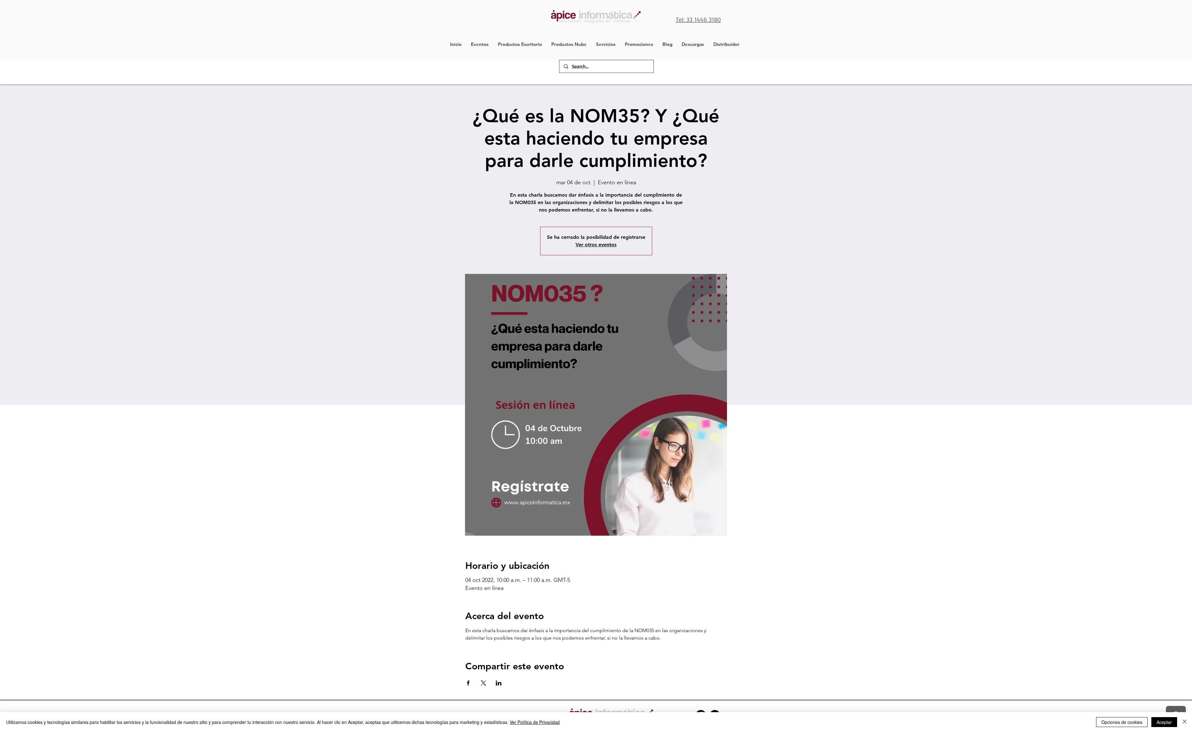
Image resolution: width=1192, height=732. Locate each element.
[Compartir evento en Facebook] (468, 683)
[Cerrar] (1184, 722)
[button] (520, 44)
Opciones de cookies (1121, 722)
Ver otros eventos (596, 245)
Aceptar (1164, 722)
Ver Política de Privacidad (535, 722)
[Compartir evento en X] (483, 683)
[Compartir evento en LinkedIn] (499, 683)
